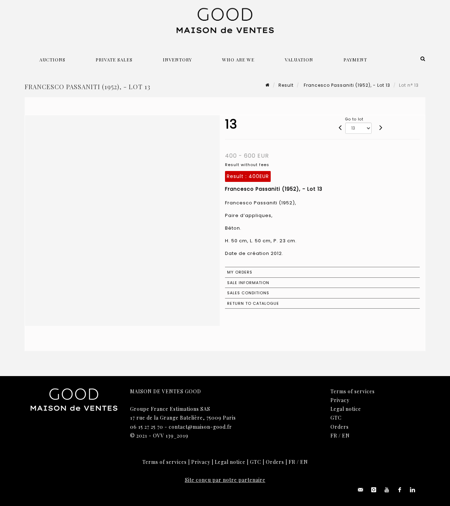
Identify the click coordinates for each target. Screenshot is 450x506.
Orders (339, 426)
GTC (336, 417)
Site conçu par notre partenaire (225, 480)
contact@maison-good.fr (200, 426)
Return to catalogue (253, 303)
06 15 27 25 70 (146, 426)
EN (346, 435)
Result (286, 85)
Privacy (339, 400)
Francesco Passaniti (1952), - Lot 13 (346, 85)
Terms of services (352, 391)
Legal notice (345, 409)
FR (333, 435)
